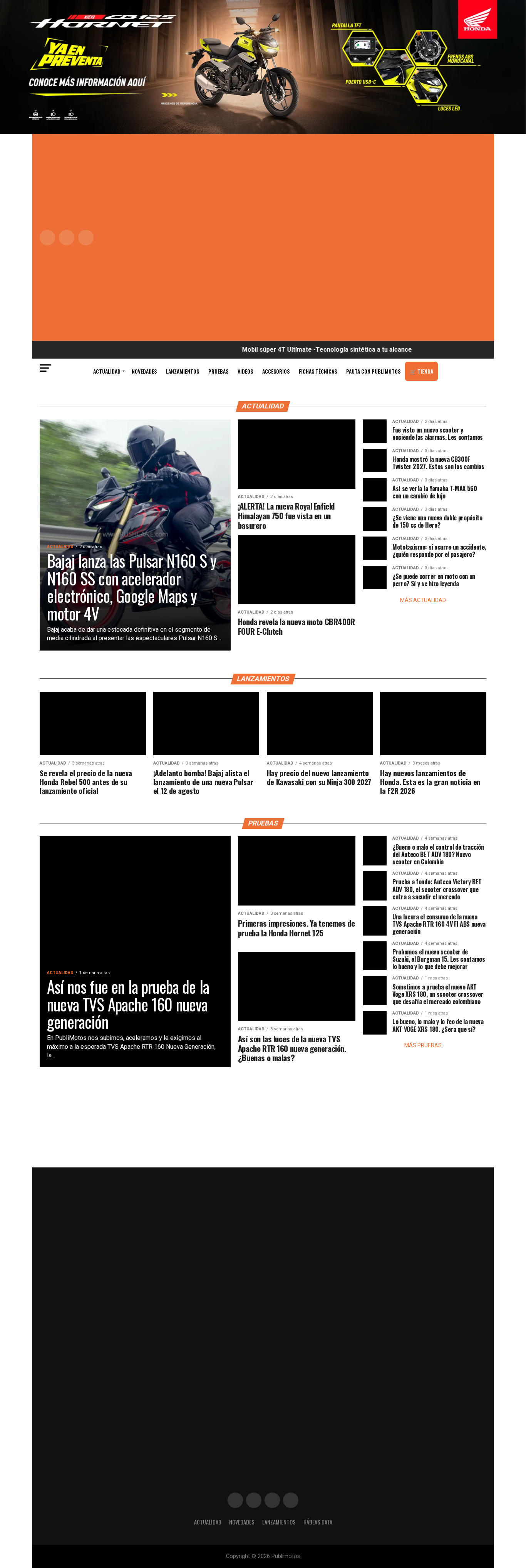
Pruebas (218, 371)
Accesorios (276, 371)
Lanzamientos (182, 371)
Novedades (144, 371)
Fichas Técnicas (318, 371)
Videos (245, 371)
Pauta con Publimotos (373, 371)
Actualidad (107, 371)
